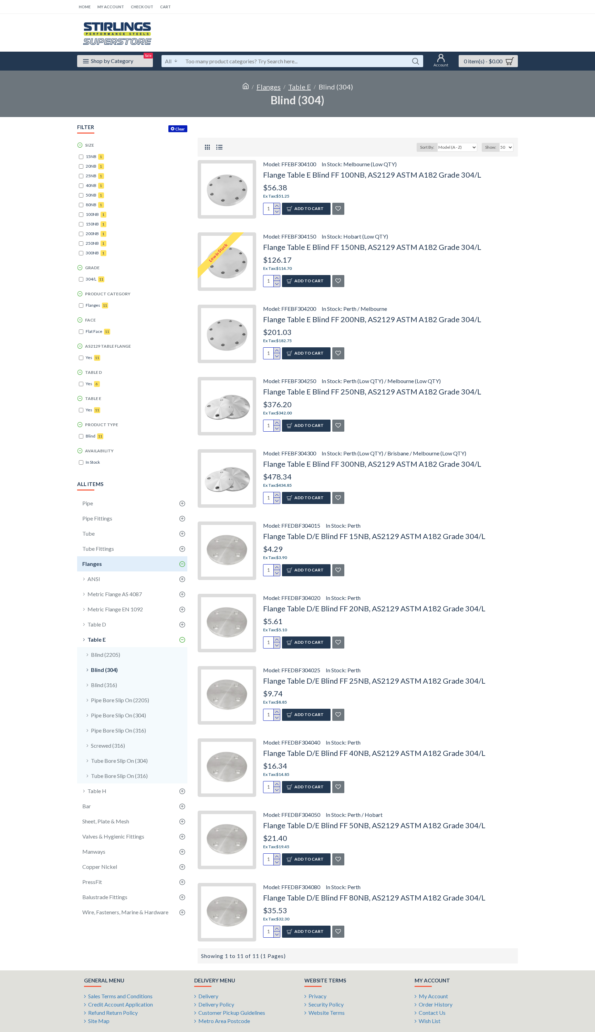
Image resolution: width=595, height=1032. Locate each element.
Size (89, 145)
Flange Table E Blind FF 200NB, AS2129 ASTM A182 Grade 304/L (372, 319)
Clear (180, 129)
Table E (299, 87)
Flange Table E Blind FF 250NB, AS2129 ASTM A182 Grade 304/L (372, 391)
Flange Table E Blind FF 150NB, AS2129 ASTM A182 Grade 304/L (372, 247)
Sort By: (427, 147)
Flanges (269, 87)
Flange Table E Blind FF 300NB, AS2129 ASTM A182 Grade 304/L (372, 463)
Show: (490, 147)
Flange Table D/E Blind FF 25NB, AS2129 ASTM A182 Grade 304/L (374, 680)
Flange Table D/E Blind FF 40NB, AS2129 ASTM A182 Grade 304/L (374, 753)
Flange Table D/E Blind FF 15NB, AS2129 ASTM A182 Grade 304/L (374, 536)
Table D (93, 372)
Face (90, 320)
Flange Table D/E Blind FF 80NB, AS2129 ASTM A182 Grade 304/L (374, 897)
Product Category (108, 293)
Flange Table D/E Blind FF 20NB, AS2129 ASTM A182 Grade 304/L (374, 608)
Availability (99, 450)
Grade (92, 267)
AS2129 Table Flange (108, 346)
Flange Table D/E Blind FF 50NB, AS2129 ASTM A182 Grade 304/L (374, 825)
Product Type (101, 424)
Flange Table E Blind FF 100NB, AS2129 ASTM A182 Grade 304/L (372, 174)
